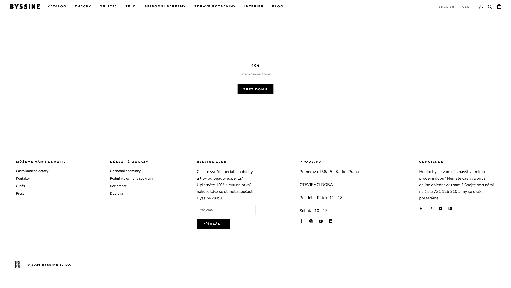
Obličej (108, 6)
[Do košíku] (499, 6)
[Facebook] (301, 221)
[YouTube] (321, 221)
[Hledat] (490, 6)
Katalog (57, 6)
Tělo (131, 6)
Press (20, 193)
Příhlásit (214, 224)
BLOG (277, 6)
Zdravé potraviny (215, 6)
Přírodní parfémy (165, 6)
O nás (20, 186)
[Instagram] (311, 221)
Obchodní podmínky (125, 171)
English (447, 6)
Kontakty (23, 178)
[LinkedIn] (330, 221)
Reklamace (118, 186)
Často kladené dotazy (32, 171)
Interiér (254, 6)
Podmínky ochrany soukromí (131, 178)
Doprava (116, 193)
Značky (83, 6)
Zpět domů (255, 89)
